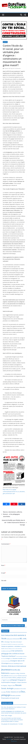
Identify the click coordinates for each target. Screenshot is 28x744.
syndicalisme (17, 688)
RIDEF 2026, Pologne (6, 715)
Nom (3, 565)
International (21, 666)
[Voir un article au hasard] (25, 15)
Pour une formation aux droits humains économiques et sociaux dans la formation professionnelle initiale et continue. (12, 719)
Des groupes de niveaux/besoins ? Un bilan (12, 724)
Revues (18, 685)
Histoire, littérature (8, 666)
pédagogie (13, 680)
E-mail (3, 573)
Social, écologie (7, 688)
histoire (21, 663)
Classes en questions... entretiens (11, 646)
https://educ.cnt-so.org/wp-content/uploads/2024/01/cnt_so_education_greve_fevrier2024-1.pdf (14, 491)
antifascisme (9, 638)
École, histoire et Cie (13, 692)
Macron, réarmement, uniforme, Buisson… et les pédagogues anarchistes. (12, 514)
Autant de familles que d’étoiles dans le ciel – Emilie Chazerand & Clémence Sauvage (13, 522)
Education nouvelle (17, 658)
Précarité (8, 680)
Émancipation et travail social (10, 698)
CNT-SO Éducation (17, 68)
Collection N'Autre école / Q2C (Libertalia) (13, 648)
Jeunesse (6, 669)
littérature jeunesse (13, 675)
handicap (16, 663)
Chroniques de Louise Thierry (17, 644)
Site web (3, 580)
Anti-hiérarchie (7, 635)
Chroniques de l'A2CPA (6, 644)
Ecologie (8, 658)
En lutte (5, 42)
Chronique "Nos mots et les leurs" (13, 642)
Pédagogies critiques (15, 682)
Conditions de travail (6, 651)
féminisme (11, 663)
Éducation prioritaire (16, 695)
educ (11, 658)
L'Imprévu (12, 673)
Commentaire (5, 544)
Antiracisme (16, 638)
